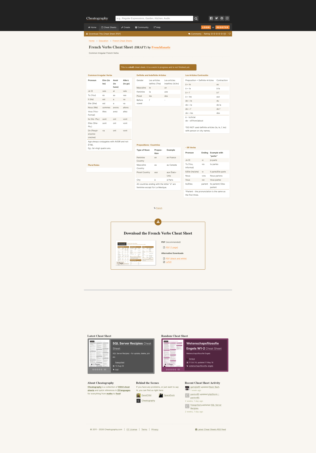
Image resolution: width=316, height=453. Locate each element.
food (118, 393)
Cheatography (94, 387)
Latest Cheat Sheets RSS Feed (211, 429)
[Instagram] (227, 18)
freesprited (119, 362)
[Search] (196, 18)
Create (126, 27)
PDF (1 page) (172, 247)
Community (142, 27)
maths (110, 393)
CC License (132, 429)
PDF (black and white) (176, 258)
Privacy (154, 429)
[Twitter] (216, 18)
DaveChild (146, 395)
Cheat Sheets (109, 27)
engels (210, 366)
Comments (196, 33)
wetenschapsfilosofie (198, 366)
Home (93, 27)
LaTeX (168, 262)
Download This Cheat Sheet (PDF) (105, 33)
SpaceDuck (169, 395)
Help (158, 27)
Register (222, 27)
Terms (144, 429)
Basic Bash (214, 387)
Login (206, 27)
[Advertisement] (158, 6)
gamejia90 (195, 387)
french (159, 208)
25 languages (123, 390)
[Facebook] (211, 18)
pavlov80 (194, 394)
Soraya (192, 359)
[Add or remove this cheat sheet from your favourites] (230, 33)
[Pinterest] (221, 18)
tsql (116, 369)
